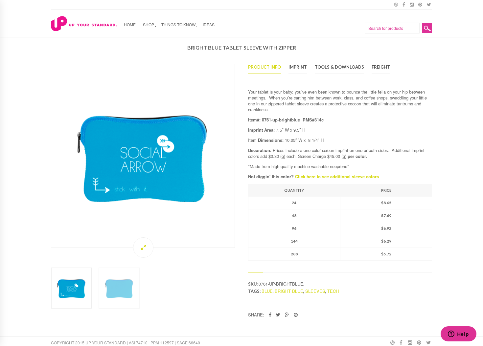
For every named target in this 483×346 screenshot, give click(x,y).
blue (267, 291)
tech (333, 291)
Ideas (209, 24)
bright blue (289, 291)
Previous (44, 155)
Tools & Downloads (339, 67)
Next (241, 155)
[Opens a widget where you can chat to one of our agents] (458, 334)
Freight (381, 67)
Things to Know (178, 24)
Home (130, 24)
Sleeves (315, 291)
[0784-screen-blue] (143, 156)
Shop (148, 24)
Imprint (297, 67)
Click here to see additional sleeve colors (337, 176)
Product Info (264, 67)
